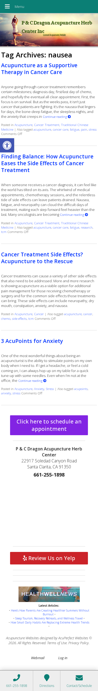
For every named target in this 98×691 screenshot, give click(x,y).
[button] (7, 145)
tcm (4, 231)
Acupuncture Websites (22, 637)
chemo (5, 318)
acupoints (81, 388)
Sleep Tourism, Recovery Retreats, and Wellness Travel (49, 618)
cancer (87, 314)
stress (93, 129)
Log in (62, 657)
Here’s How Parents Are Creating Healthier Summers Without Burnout (50, 612)
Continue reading (55, 116)
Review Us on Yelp (51, 558)
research (87, 227)
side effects (19, 318)
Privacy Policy (78, 642)
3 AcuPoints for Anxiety (32, 341)
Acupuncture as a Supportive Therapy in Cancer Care (39, 69)
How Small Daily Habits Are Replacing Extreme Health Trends (50, 622)
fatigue (74, 129)
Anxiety (39, 388)
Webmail (37, 657)
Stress (50, 388)
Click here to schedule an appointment (49, 425)
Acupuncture (23, 124)
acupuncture (42, 129)
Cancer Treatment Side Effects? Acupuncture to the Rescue (42, 258)
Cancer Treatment (46, 124)
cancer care (60, 129)
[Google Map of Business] (49, 511)
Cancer (39, 314)
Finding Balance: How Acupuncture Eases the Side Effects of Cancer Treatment (47, 163)
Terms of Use (57, 642)
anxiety (6, 393)
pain (84, 129)
